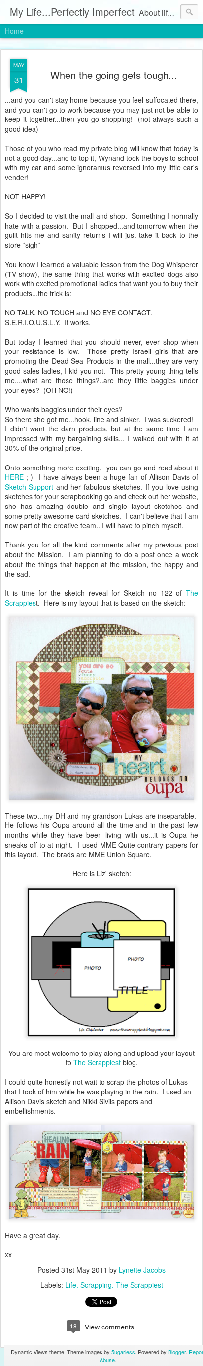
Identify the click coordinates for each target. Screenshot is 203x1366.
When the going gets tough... (113, 75)
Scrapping (96, 1284)
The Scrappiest (97, 1062)
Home (14, 31)
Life (70, 1284)
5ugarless (123, 1352)
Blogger (177, 1352)
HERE (14, 477)
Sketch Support (29, 487)
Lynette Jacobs (142, 1270)
